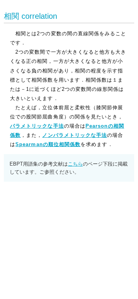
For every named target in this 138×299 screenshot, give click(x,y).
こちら (75, 164)
